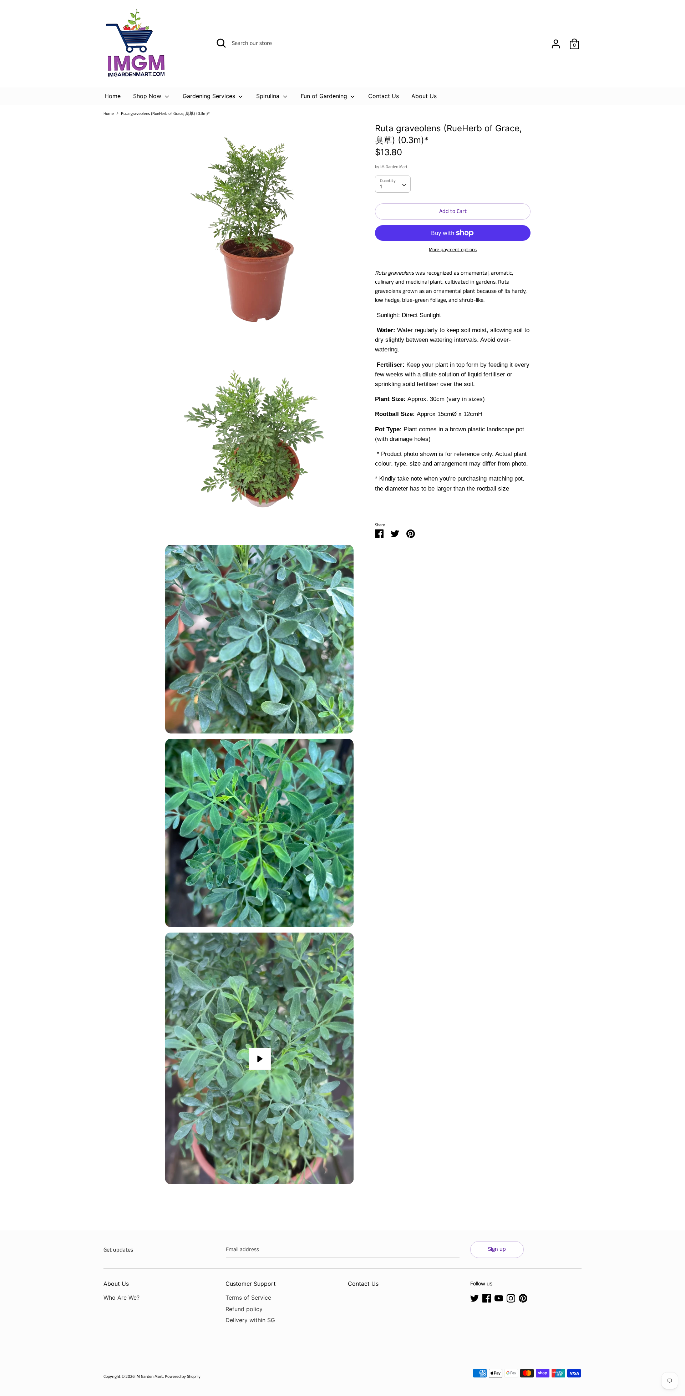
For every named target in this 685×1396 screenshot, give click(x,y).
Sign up (497, 1249)
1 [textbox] (381, 187)
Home (113, 96)
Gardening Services (210, 96)
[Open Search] (221, 43)
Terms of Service (248, 1297)
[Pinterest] (523, 1298)
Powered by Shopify (183, 1377)
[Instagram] (511, 1298)
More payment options (453, 250)
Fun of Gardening (325, 96)
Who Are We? (121, 1297)
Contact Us (383, 96)
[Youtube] (498, 1298)
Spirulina (268, 96)
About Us (424, 96)
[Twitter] (474, 1298)
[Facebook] (486, 1298)
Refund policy (244, 1309)
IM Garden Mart (394, 167)
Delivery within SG (250, 1320)
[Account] (556, 41)
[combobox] (393, 184)
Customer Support (250, 1283)
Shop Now (148, 96)
